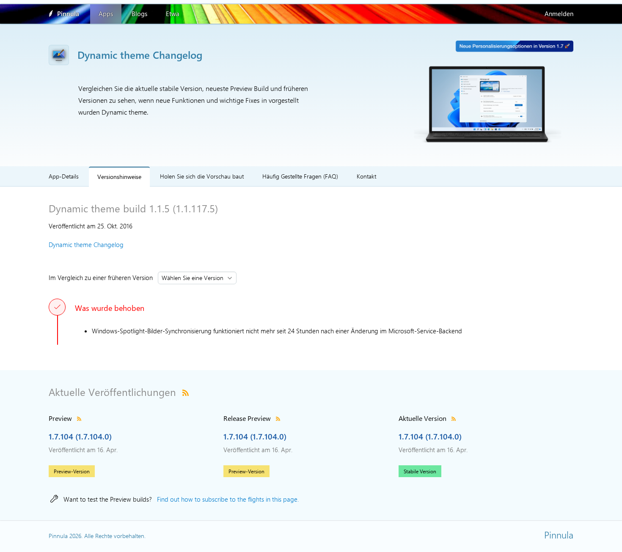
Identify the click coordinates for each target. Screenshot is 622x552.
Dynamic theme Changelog (86, 244)
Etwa (172, 13)
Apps (106, 13)
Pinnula (68, 13)
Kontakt (366, 176)
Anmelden (559, 13)
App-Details (64, 176)
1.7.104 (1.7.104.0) (80, 436)
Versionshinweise (119, 176)
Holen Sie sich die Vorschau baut (202, 176)
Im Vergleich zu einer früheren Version (102, 277)
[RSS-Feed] (185, 391)
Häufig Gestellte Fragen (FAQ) (300, 176)
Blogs (139, 13)
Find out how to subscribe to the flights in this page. (228, 499)
